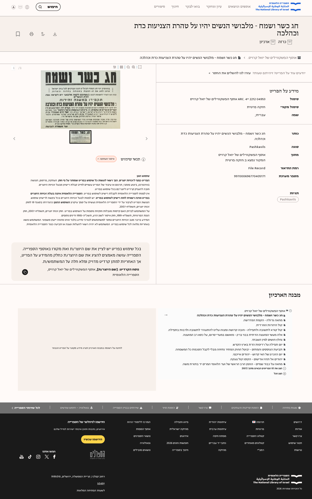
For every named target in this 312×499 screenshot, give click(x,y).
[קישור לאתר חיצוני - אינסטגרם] (38, 457)
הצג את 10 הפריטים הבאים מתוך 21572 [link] (262, 368)
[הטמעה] (43, 34)
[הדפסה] (31, 34)
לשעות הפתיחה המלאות (91, 490)
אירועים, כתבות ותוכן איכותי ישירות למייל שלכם (79, 429)
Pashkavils (288, 199)
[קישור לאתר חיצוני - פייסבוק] (54, 457)
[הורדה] (55, 34)
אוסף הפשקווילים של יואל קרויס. (272, 57)
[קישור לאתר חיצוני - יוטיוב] (22, 457)
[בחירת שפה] (27, 7)
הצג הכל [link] (278, 373)
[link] (291, 408)
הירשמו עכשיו (93, 439)
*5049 (101, 484)
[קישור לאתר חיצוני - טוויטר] (47, 457)
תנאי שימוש (130, 159)
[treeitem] (290, 310)
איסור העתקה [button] (107, 159)
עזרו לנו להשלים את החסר (231, 73)
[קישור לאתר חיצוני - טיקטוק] (30, 457)
